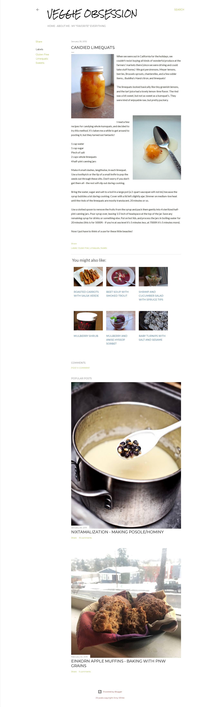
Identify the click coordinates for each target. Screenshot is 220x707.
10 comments (85, 538)
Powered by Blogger (112, 691)
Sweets (40, 62)
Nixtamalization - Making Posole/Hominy (117, 532)
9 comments (85, 671)
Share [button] (39, 41)
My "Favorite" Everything (89, 26)
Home (51, 26)
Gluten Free (42, 54)
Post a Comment (80, 368)
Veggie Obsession (92, 14)
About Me (63, 26)
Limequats (42, 58)
